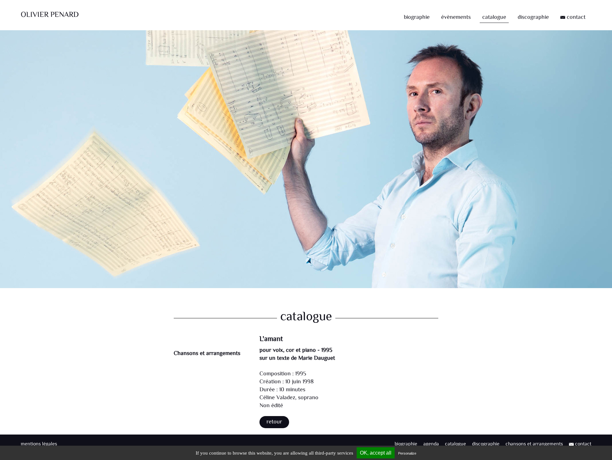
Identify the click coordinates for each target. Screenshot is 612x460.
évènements (456, 17)
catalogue (494, 17)
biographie (417, 17)
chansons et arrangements (534, 444)
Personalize (407, 453)
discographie (533, 17)
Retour (274, 422)
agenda (431, 444)
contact (575, 17)
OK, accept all (375, 453)
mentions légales (39, 444)
